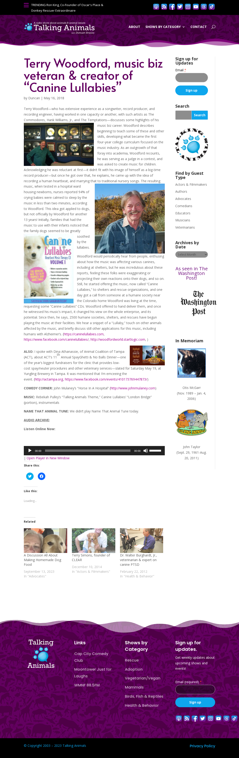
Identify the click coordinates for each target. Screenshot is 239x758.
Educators (182, 213)
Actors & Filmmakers (191, 184)
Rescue (132, 660)
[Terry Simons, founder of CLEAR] (93, 540)
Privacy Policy (202, 746)
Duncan (34, 98)
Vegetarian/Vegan (142, 678)
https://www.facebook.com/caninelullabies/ (56, 339)
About (134, 26)
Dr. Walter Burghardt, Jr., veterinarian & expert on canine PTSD (138, 560)
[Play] (30, 450)
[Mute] (145, 450)
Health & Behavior (142, 705)
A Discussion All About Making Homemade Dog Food (42, 560)
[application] (94, 450)
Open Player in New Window (48, 458)
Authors (181, 191)
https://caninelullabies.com (84, 334)
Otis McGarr (192, 387)
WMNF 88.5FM (87, 685)
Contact (198, 26)
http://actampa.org (49, 379)
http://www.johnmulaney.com (133, 388)
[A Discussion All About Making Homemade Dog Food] (45, 540)
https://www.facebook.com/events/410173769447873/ (106, 379)
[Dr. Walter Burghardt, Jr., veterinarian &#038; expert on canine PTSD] (141, 540)
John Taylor (191, 447)
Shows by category (163, 26)
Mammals (134, 687)
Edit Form (182, 676)
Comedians (183, 206)
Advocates (183, 198)
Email (180, 70)
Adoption (134, 669)
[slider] (155, 450)
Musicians (182, 220)
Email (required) (188, 682)
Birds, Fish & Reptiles (144, 696)
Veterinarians (185, 227)
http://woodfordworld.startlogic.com (118, 339)
